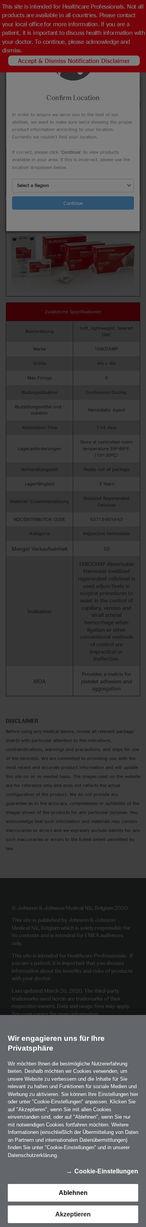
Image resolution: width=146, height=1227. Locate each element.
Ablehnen (73, 1192)
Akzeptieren (73, 1214)
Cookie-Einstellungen (106, 1171)
